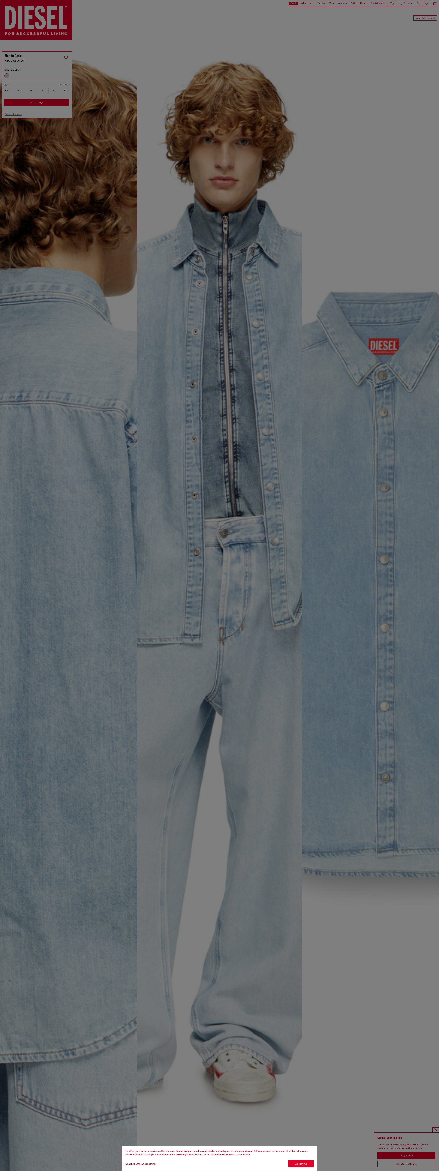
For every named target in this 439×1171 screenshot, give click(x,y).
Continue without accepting (140, 1163)
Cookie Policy (242, 1154)
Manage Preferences (190, 1154)
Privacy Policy (222, 1154)
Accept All (301, 1163)
